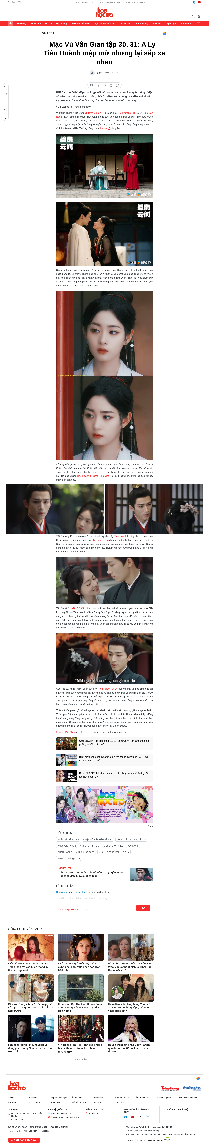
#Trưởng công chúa (68, 858)
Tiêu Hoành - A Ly (107, 688)
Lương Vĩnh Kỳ (94, 113)
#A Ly (126, 852)
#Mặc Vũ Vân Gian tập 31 (131, 839)
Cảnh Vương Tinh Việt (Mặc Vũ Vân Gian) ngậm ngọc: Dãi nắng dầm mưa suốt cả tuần (91, 874)
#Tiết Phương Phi (109, 852)
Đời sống (21, 23)
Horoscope (186, 23)
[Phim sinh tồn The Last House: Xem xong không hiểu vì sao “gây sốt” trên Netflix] (81, 988)
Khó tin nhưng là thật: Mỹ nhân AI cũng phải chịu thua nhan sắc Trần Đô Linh (79, 967)
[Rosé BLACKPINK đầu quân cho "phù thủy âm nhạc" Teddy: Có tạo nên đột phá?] (66, 776)
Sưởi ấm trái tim (122, 1097)
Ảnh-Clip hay (141, 23)
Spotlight (171, 23)
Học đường (61, 23)
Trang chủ (10, 23)
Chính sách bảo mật (178, 1109)
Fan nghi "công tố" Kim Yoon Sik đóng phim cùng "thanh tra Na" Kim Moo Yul (30, 1048)
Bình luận (6, 110)
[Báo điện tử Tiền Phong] (170, 1088)
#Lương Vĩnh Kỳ (113, 845)
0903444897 (95, 1113)
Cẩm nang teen (164, 1097)
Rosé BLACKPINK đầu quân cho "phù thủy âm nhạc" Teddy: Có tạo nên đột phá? (114, 775)
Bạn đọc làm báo (25, 1140)
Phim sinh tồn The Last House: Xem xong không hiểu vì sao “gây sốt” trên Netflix (80, 1007)
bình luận (117, 85)
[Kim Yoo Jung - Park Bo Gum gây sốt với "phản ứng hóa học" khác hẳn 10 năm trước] (31, 988)
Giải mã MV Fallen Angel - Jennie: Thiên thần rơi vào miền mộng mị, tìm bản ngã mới (28, 967)
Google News (165, 33)
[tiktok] (141, 1117)
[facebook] (194, 2)
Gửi (143, 908)
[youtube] (199, 2)
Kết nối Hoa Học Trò (81, 1102)
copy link (104, 85)
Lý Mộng (104, 128)
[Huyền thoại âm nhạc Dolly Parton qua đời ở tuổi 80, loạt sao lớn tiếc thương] (131, 1028)
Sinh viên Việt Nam (135, 2)
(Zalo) (68, 1113)
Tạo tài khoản (80, 892)
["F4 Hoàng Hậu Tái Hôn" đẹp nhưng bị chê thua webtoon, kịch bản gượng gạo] (81, 1028)
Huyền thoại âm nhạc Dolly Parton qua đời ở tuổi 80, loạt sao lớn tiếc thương (129, 1048)
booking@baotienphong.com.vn (65, 1117)
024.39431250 (17, 1119)
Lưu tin (6, 102)
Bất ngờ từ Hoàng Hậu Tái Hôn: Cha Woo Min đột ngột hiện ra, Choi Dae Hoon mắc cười (130, 967)
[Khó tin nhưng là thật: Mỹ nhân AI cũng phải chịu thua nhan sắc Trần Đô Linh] (81, 947)
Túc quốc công (101, 540)
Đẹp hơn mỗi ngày (81, 23)
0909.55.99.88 (58, 1113)
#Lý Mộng (133, 845)
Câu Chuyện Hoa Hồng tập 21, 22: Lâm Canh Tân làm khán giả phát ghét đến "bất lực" (114, 742)
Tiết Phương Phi (126, 113)
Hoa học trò (17, 1086)
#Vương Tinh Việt (90, 845)
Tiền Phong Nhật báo (109, 2)
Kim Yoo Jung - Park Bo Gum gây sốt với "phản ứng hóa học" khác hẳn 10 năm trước (30, 1007)
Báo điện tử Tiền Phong (104, 12)
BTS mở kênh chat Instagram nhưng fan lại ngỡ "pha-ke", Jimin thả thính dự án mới (114, 759)
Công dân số (35, 1102)
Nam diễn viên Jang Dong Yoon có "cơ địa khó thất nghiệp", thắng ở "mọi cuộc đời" (129, 1007)
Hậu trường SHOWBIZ (105, 23)
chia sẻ (91, 85)
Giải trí (48, 23)
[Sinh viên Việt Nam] (192, 1088)
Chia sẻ (6, 94)
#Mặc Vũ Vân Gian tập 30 (97, 839)
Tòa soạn (13, 1109)
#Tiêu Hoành (64, 852)
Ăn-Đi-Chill (125, 23)
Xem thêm (198, 23)
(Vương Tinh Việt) (100, 476)
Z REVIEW (157, 23)
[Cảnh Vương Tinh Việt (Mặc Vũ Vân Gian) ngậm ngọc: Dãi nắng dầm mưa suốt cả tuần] (141, 874)
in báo (111, 85)
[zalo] (149, 1117)
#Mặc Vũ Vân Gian (68, 839)
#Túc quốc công (85, 852)
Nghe (6, 86)
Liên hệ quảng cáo (58, 1109)
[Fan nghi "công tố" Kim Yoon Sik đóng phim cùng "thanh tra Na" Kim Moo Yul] (31, 1028)
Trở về (6, 118)
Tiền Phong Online (85, 2)
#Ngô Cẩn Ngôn (66, 845)
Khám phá (36, 23)
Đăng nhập (61, 892)
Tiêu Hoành (83, 476)
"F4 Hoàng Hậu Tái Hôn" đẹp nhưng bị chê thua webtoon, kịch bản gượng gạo (80, 1048)
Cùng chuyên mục (25, 929)
